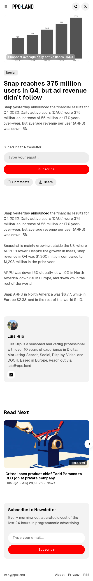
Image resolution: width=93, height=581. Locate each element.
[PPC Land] (22, 6)
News (50, 483)
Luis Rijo (15, 336)
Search (76, 6)
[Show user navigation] (85, 6)
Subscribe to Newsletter (23, 147)
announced (40, 213)
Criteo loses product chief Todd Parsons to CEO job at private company (43, 476)
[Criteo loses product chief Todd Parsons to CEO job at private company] (46, 444)
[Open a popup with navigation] (6, 6)
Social (10, 72)
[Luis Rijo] (12, 325)
